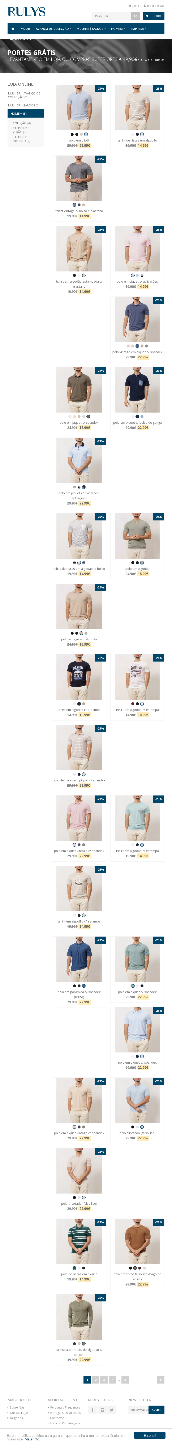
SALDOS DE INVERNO (21, 139)
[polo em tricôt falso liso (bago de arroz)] (137, 1241)
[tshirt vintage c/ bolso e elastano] (79, 178)
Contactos (57, 1418)
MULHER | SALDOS (90, 29)
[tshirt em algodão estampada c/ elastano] (79, 248)
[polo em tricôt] (79, 107)
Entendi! (149, 1435)
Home (13, 28)
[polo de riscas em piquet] (79, 1241)
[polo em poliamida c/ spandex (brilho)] (79, 959)
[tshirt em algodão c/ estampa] (79, 677)
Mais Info (32, 1438)
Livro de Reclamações (65, 1423)
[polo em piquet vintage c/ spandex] (79, 818)
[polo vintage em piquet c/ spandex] (137, 319)
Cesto (135, 6)
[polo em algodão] (137, 536)
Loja (146, 60)
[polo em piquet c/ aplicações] (137, 248)
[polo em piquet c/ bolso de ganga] (137, 390)
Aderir (156, 1410)
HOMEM (117, 29)
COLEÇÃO (22, 123)
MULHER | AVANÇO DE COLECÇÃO (45, 29)
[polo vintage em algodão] (79, 606)
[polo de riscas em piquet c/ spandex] (79, 747)
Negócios (16, 1418)
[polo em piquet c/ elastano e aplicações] (79, 460)
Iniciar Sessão (155, 6)
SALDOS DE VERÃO (21, 130)
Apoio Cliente (21, 39)
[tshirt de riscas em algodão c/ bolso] (79, 536)
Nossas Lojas (19, 1413)
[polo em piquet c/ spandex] (79, 390)
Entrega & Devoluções (65, 1413)
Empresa (137, 29)
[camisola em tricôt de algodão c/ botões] (79, 1317)
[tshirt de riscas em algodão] (137, 107)
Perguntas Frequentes (65, 1407)
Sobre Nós (17, 1407)
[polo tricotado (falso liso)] (137, 1100)
